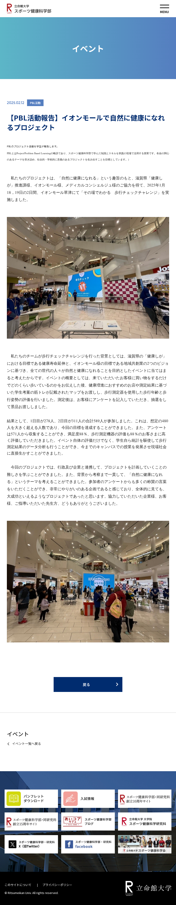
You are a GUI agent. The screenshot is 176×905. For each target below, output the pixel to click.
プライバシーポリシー (57, 885)
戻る (86, 684)
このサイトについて (18, 885)
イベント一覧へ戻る (26, 743)
